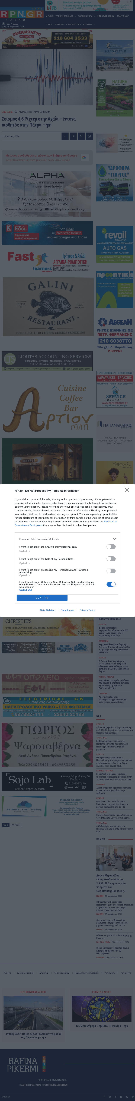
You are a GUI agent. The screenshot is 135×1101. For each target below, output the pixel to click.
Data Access (67, 610)
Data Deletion (47, 610)
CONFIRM (42, 597)
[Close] (128, 491)
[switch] (111, 546)
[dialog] (67, 550)
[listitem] (67, 539)
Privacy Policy (87, 610)
